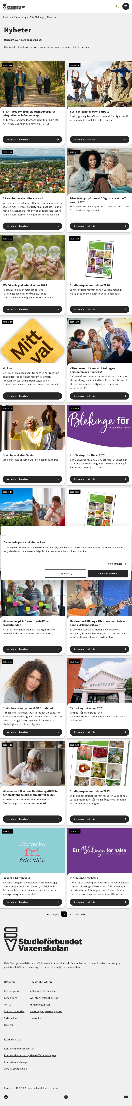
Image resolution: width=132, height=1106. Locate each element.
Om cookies (36, 1018)
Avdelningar (22, 17)
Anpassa (64, 573)
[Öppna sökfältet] (117, 6)
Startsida (8, 17)
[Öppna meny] (125, 6)
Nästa (79, 914)
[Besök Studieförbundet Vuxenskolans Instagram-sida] (66, 1098)
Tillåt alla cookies (107, 573)
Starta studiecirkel (14, 1011)
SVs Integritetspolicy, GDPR (45, 997)
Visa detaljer (115, 563)
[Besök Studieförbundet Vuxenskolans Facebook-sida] (6, 1098)
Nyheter (51, 17)
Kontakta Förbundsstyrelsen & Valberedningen (30, 1055)
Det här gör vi (11, 991)
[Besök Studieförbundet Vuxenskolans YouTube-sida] (126, 1098)
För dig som (10, 997)
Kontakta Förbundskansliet (19, 1048)
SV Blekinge (37, 17)
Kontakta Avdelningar (16, 1062)
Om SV (7, 1004)
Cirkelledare (10, 1018)
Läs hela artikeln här (16, 139)
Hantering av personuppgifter (46, 1011)
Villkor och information (43, 991)
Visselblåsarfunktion (15, 1068)
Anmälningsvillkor (40, 1004)
